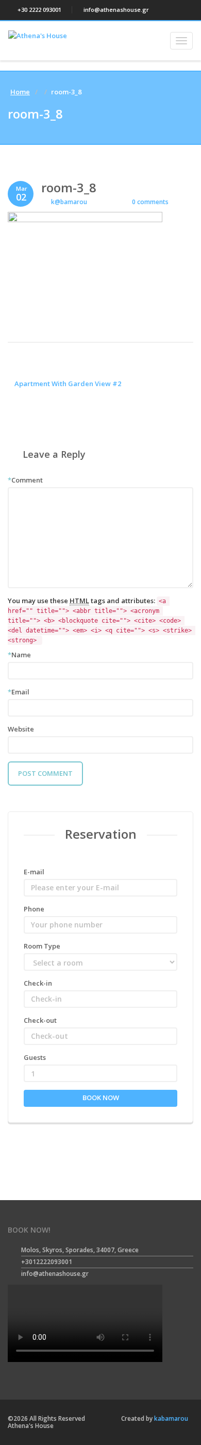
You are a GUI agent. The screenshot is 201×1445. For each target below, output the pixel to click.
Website (21, 729)
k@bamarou (69, 201)
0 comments (149, 201)
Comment (25, 480)
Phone (34, 908)
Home (20, 91)
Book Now (100, 1097)
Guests (35, 1057)
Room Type (42, 946)
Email (18, 691)
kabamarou (170, 1418)
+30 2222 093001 (38, 9)
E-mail (34, 871)
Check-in (38, 983)
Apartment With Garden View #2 (67, 383)
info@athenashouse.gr (115, 9)
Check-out (40, 1020)
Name (19, 654)
